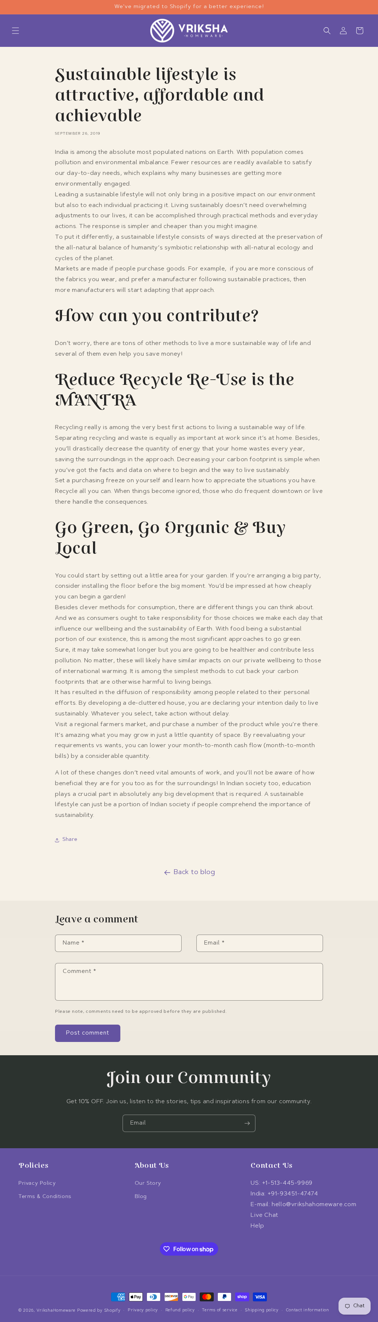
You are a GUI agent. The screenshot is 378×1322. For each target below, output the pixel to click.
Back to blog (194, 872)
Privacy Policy (37, 1183)
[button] (15, 31)
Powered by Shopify (99, 1311)
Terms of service (219, 1310)
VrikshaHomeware (56, 1311)
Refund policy (180, 1310)
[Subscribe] (247, 1123)
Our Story (148, 1183)
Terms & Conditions (44, 1197)
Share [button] (70, 839)
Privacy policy (143, 1310)
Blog (141, 1197)
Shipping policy (262, 1310)
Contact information (307, 1310)
